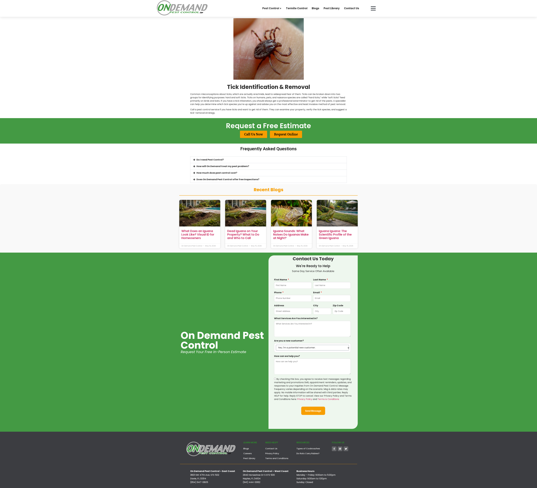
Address (279, 305)
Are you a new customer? (289, 341)
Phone (278, 292)
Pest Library (332, 8)
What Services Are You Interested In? (296, 318)
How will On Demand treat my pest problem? (222, 166)
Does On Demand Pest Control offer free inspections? (227, 179)
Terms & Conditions (328, 399)
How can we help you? (287, 356)
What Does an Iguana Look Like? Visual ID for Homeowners (197, 234)
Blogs (315, 8)
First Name (280, 280)
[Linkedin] (340, 448)
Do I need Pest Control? (210, 159)
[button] (268, 160)
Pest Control (270, 8)
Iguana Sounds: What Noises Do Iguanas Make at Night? (291, 234)
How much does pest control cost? (216, 172)
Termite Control (296, 8)
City (315, 305)
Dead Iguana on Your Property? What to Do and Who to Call (243, 234)
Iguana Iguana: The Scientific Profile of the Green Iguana (335, 234)
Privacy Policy (304, 399)
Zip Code (338, 305)
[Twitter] (346, 448)
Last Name (319, 280)
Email (316, 292)
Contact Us (351, 8)
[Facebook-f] (334, 448)
